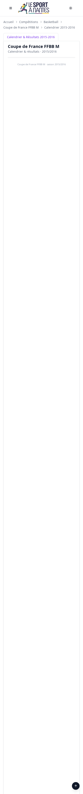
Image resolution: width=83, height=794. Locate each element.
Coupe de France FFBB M (21, 27)
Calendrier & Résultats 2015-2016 (31, 37)
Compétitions (28, 22)
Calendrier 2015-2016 (59, 27)
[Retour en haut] (76, 786)
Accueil (8, 22)
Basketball (51, 22)
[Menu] (10, 8)
